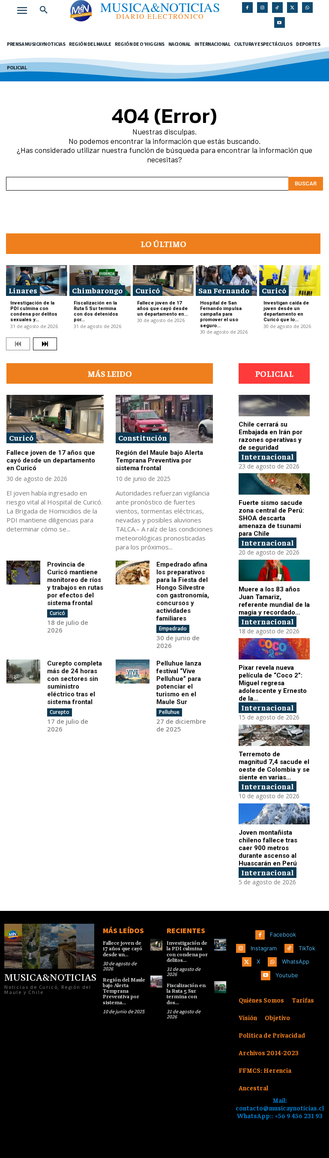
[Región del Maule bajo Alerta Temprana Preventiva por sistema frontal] (164, 419)
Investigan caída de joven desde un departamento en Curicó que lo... (286, 311)
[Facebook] (247, 7)
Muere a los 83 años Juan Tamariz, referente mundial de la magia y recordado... (274, 600)
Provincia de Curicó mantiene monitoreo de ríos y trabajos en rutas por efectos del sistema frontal (75, 584)
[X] (292, 7)
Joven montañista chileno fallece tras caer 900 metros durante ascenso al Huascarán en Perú (268, 848)
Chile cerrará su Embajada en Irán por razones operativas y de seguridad (270, 436)
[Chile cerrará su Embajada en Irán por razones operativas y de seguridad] (274, 405)
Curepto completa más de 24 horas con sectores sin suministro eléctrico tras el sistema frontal (74, 683)
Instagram (264, 948)
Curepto (59, 712)
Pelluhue (169, 712)
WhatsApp (295, 961)
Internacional (267, 456)
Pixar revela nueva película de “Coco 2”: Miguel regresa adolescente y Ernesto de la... (273, 683)
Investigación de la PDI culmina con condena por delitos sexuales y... (33, 311)
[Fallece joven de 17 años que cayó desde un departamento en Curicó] (163, 280)
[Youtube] (279, 22)
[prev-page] (18, 343)
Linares (23, 290)
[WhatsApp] (307, 7)
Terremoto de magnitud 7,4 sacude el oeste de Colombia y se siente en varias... (274, 765)
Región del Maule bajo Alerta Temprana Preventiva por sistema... (124, 991)
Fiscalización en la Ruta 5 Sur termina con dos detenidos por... (96, 311)
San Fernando (223, 290)
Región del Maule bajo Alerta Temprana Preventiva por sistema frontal (159, 460)
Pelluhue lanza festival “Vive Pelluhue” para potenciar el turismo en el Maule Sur (178, 683)
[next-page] (45, 343)
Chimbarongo (97, 290)
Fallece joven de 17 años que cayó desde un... (122, 949)
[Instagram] (262, 7)
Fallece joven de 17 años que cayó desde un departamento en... (162, 308)
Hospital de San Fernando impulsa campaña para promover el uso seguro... (221, 314)
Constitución (142, 437)
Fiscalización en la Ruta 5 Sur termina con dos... (186, 994)
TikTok (307, 948)
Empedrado (173, 628)
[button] (43, 10)
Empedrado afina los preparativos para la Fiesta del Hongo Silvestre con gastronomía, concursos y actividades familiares (182, 591)
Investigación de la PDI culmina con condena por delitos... (187, 952)
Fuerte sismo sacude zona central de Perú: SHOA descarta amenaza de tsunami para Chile (271, 518)
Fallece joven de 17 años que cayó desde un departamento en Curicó (50, 460)
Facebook (283, 934)
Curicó (147, 290)
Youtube (286, 975)
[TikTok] (277, 7)
